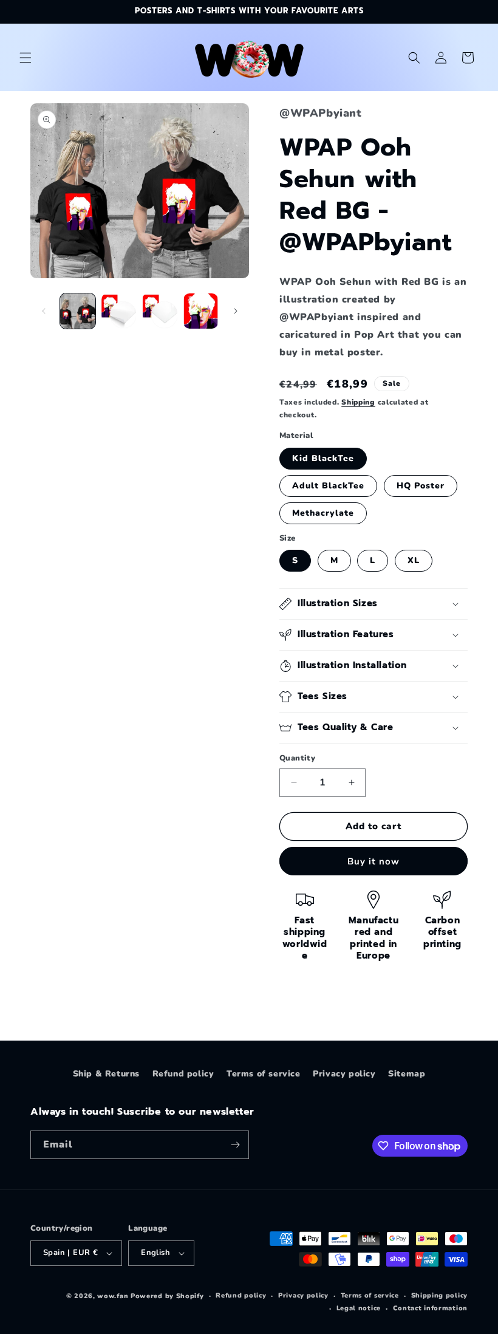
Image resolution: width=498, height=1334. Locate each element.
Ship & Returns (106, 1073)
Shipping (358, 402)
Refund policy (183, 1073)
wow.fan (112, 1296)
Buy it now (373, 861)
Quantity (297, 758)
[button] (25, 57)
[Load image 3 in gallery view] (159, 311)
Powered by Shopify (167, 1296)
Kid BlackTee (323, 458)
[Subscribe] (235, 1144)
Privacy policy (344, 1073)
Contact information (430, 1308)
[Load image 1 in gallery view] (77, 311)
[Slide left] (43, 311)
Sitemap (406, 1073)
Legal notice (358, 1308)
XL (414, 560)
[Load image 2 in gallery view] (119, 311)
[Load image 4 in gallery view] (201, 311)
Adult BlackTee (328, 485)
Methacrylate (323, 513)
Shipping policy (439, 1295)
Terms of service (264, 1073)
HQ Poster (421, 485)
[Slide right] (235, 311)
